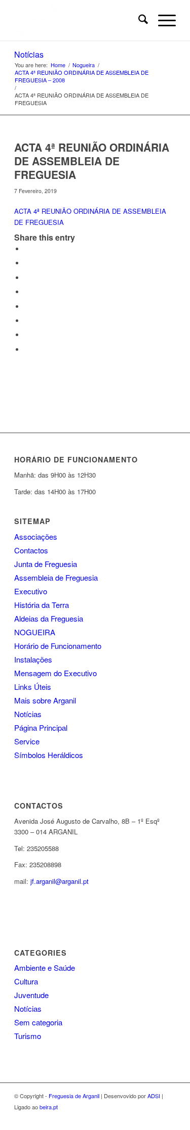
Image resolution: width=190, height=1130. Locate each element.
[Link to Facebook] (168, 1117)
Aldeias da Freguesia (48, 618)
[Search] (138, 20)
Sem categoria (38, 1022)
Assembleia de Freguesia (56, 577)
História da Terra (41, 604)
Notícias (29, 54)
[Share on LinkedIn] (26, 292)
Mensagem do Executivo (55, 673)
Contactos (31, 550)
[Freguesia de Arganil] (78, 20)
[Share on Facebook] (26, 249)
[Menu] (162, 20)
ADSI (153, 1096)
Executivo (30, 591)
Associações (35, 536)
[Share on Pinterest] (26, 277)
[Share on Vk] (26, 320)
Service (27, 741)
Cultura (26, 981)
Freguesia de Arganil (74, 1096)
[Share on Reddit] (26, 335)
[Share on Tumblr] (26, 306)
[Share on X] (26, 263)
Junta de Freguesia (45, 563)
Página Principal (40, 727)
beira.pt (49, 1107)
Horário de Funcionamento (57, 645)
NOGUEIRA (34, 632)
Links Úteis (32, 686)
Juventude (31, 995)
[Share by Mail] (26, 349)
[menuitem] (138, 20)
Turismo (27, 1035)
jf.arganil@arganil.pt (59, 881)
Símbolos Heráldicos (48, 754)
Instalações (33, 659)
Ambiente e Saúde (44, 967)
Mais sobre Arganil (45, 700)
